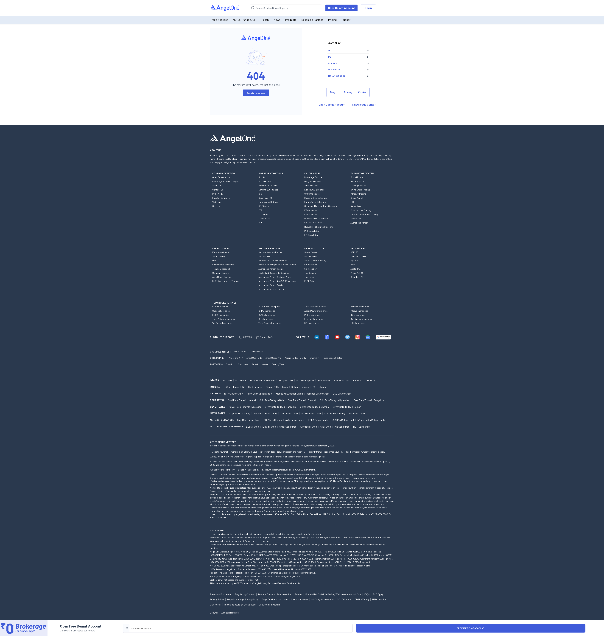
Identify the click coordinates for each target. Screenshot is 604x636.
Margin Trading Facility (295, 357)
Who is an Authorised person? (272, 260)
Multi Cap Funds (361, 426)
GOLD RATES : (217, 400)
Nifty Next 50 (286, 380)
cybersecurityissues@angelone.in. (300, 572)
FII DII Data (309, 281)
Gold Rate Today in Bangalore (369, 400)
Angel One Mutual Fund (248, 419)
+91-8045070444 (262, 572)
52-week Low (310, 268)
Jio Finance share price (361, 319)
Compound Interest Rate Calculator (321, 206)
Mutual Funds (264, 181)
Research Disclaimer (221, 594)
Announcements (312, 256)
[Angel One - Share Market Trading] (225, 7)
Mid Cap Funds (342, 426)
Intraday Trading (358, 193)
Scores (298, 594)
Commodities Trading (360, 210)
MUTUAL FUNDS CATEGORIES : (226, 426)
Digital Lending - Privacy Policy (242, 599)
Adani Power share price (315, 310)
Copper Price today (239, 413)
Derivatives (355, 206)
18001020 (247, 337)
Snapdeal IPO (356, 277)
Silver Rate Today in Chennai (314, 406)
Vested (265, 364)
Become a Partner (312, 19)
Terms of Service (286, 583)
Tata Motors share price (223, 319)
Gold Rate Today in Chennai (302, 400)
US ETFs (332, 63)
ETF (260, 210)
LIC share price (357, 323)
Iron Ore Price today (334, 413)
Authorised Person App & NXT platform (277, 281)
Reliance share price (359, 306)
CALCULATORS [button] (312, 173)
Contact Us (217, 189)
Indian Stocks (336, 76)
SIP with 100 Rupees (267, 185)
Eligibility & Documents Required (273, 273)
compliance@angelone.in (288, 565)
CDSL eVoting (362, 599)
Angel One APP (236, 357)
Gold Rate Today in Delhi (272, 400)
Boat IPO (354, 264)
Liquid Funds (269, 426)
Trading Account (358, 185)
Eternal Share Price (313, 319)
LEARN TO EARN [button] (220, 248)
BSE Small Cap (341, 380)
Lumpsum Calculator (314, 189)
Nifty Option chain (233, 393)
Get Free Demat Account (470, 628)
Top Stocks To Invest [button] (225, 302)
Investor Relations (221, 197)
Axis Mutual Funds (294, 419)
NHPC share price (266, 310)
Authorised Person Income (270, 268)
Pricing (332, 19)
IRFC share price (220, 306)
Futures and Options (268, 202)
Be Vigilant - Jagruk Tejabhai (226, 281)
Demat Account (357, 181)
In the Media (218, 193)
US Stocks (334, 69)
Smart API (314, 357)
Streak (255, 364)
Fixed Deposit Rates (332, 357)
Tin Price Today (357, 413)
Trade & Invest (219, 19)
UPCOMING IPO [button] (358, 248)
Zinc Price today (289, 413)
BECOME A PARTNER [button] (269, 248)
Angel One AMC (241, 351)
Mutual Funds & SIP (245, 19)
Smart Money (218, 256)
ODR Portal (215, 604)
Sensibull (230, 364)
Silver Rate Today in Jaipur (347, 406)
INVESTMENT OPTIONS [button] (270, 173)
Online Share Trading (360, 189)
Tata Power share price (269, 323)
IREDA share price (220, 315)
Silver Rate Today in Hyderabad (245, 406)
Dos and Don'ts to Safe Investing (274, 594)
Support (347, 19)
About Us (216, 185)
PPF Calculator (311, 231)
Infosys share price (359, 310)
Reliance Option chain (317, 393)
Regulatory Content (245, 594)
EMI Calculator (311, 235)
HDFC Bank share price (269, 306)
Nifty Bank (240, 380)
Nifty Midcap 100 (305, 380)
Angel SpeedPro (273, 357)
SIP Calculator (311, 185)
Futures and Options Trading (364, 214)
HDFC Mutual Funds (318, 419)
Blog (333, 92)
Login (368, 8)
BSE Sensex (323, 380)
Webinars (216, 202)
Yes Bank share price (222, 323)
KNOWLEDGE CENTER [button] (362, 173)
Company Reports (220, 273)
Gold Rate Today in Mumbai (242, 400)
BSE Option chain (342, 393)
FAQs (367, 594)
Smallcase (243, 364)
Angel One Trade (254, 357)
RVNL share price (266, 315)
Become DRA (264, 256)
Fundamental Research (223, 264)
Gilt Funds (325, 426)
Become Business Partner (270, 252)
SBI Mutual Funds (273, 419)
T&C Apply (378, 594)
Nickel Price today (311, 413)
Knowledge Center (364, 104)
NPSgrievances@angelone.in (223, 569)
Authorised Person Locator (271, 289)
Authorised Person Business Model (274, 277)
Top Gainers (310, 273)
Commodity (263, 218)
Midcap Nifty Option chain (289, 393)
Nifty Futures (232, 386)
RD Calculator (310, 214)
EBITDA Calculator (313, 222)
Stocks (261, 177)
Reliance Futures (300, 386)
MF (329, 50)
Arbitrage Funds (308, 426)
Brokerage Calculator (314, 177)
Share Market (356, 197)
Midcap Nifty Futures (277, 386)
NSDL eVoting (379, 599)
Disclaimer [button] (217, 530)
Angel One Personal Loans (275, 599)
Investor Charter (299, 599)
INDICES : (215, 380)
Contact (363, 92)
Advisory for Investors (322, 599)
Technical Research (221, 268)
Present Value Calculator (316, 218)
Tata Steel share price (315, 306)
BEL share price (311, 323)
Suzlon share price (221, 310)
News (277, 19)
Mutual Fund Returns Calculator (319, 226)
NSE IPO (354, 252)
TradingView (278, 364)
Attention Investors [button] (223, 441)
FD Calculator (310, 210)
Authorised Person (359, 222)
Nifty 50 (227, 380)
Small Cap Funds (287, 426)
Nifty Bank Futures (252, 386)
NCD (260, 222)
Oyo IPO (354, 260)
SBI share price (265, 319)
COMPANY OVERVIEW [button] (223, 173)
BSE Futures (319, 386)
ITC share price (357, 315)
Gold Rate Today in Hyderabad (335, 400)
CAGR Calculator (312, 193)
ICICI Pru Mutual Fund (343, 419)
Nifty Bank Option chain (259, 393)
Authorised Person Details (270, 285)
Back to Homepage (256, 93)
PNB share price (311, 315)
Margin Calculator (312, 181)
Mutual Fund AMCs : (222, 419)
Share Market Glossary (315, 260)
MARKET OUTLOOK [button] (314, 248)
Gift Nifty (370, 380)
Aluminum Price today (265, 413)
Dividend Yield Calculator (316, 197)
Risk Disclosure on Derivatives (240, 604)
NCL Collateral (344, 599)
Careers (216, 206)
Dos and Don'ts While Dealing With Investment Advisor (333, 594)
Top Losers (309, 277)
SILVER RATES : (218, 406)
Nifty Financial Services (262, 380)
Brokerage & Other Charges (225, 181)
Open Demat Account (341, 8)
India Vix (357, 380)
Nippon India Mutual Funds (371, 419)
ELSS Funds (252, 426)
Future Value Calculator (315, 202)
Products (290, 19)
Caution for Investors (269, 604)
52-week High (310, 264)
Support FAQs (266, 337)
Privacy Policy (267, 583)
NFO (260, 193)
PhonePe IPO (356, 273)
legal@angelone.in (291, 576)
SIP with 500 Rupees (268, 189)
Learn (265, 19)
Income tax (355, 218)
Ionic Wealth (257, 351)
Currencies (263, 214)
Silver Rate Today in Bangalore (280, 406)
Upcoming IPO (265, 197)
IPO (329, 56)
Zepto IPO (355, 268)
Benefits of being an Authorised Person (277, 264)
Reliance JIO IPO (358, 256)
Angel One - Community (223, 277)
